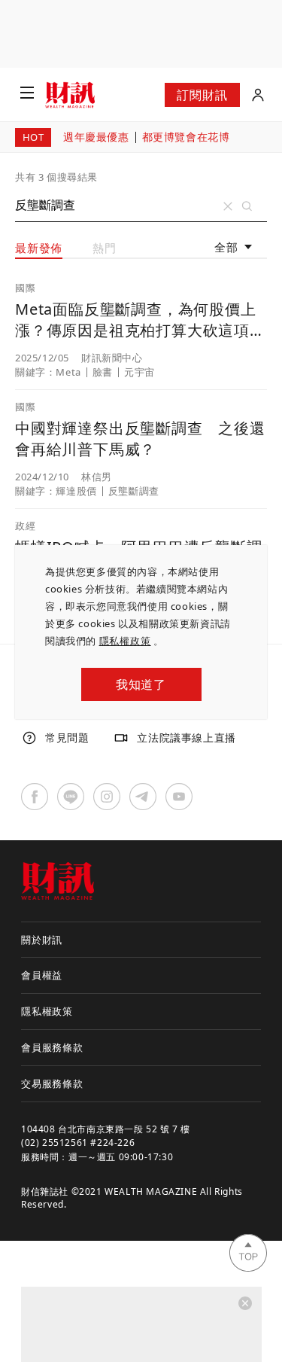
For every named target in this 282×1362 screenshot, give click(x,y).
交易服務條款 (52, 1083)
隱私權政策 (125, 640)
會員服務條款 (52, 1047)
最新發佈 (38, 247)
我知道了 (141, 684)
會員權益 (41, 975)
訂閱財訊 (202, 95)
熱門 (104, 247)
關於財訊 (41, 939)
